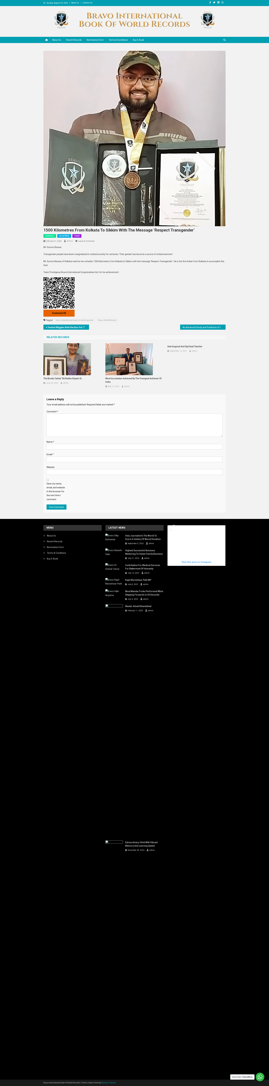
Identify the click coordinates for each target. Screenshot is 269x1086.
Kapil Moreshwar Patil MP (138, 580)
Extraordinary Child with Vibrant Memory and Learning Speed (141, 844)
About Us (75, 3)
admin (70, 241)
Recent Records (74, 40)
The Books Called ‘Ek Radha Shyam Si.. (63, 378)
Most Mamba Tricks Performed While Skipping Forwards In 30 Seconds (144, 593)
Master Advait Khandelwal (138, 606)
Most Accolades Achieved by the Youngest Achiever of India (133, 380)
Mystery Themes (108, 1083)
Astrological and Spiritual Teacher (185, 346)
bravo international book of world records (74, 320)
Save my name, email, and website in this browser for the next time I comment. (56, 491)
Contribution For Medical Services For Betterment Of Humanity (142, 567)
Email (50, 454)
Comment (52, 411)
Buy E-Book (138, 40)
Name (50, 442)
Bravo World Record (107, 320)
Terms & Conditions (118, 40)
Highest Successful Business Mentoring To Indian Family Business (144, 552)
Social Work (64, 236)
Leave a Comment (86, 241)
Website (50, 467)
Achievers (49, 236)
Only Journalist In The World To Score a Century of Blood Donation (143, 537)
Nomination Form (95, 40)
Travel (77, 236)
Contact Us (87, 3)
